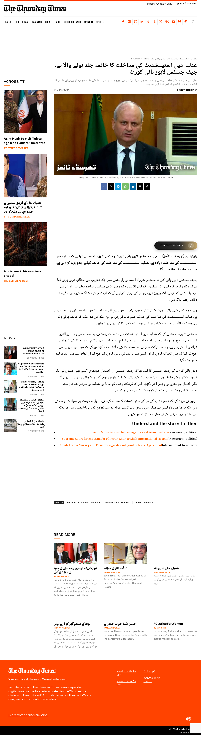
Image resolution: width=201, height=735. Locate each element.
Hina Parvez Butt (63, 628)
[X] (161, 22)
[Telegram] (118, 186)
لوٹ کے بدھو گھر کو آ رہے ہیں (72, 623)
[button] (193, 22)
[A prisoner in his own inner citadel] (25, 244)
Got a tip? (149, 671)
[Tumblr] (154, 22)
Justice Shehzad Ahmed (118, 502)
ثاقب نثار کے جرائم (115, 568)
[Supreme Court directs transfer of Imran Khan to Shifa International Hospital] (10, 368)
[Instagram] (135, 22)
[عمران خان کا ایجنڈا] (175, 553)
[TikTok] (148, 22)
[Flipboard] (129, 22)
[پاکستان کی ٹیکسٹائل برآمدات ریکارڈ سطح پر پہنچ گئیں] (10, 425)
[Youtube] (173, 22)
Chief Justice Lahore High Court (84, 502)
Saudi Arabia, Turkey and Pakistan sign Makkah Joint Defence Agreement (31, 386)
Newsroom (136, 58)
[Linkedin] (142, 22)
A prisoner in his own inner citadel (23, 273)
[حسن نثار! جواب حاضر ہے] (125, 609)
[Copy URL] (147, 186)
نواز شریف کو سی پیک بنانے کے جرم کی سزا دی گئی (75, 570)
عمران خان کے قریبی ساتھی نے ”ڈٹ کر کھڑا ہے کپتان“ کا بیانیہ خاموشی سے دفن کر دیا (23, 207)
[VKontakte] (167, 22)
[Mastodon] (186, 22)
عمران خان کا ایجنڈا (166, 568)
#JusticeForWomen (168, 623)
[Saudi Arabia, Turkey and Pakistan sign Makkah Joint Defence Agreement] (10, 386)
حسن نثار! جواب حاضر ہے (120, 623)
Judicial (146, 58)
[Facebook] (123, 22)
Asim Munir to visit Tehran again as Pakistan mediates (24, 140)
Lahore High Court (144, 502)
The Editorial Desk (16, 280)
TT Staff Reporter (16, 148)
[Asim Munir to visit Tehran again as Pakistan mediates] (25, 111)
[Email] (140, 186)
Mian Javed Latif (162, 572)
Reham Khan (160, 628)
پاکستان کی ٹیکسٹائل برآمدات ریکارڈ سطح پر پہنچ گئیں (30, 423)
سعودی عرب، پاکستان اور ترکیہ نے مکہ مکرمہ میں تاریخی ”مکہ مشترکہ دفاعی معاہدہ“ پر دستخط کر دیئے (31, 405)
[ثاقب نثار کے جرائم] (125, 553)
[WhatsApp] (125, 186)
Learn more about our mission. (28, 715)
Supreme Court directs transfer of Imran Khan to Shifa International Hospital (30, 368)
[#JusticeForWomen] (175, 609)
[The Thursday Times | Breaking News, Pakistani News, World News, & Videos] (35, 9)
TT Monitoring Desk (17, 216)
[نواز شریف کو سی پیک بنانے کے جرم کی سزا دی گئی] (75, 553)
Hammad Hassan (112, 572)
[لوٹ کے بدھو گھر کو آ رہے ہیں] (75, 609)
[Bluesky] (179, 22)
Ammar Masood (61, 576)
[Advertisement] (27, 51)
